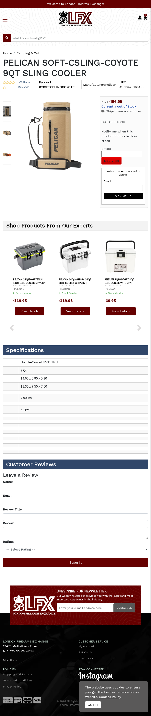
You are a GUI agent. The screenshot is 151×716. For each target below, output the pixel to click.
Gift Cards (85, 652)
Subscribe (124, 607)
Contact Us (86, 658)
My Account (86, 646)
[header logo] (76, 18)
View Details (29, 311)
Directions (10, 660)
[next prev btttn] (11, 328)
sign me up (123, 196)
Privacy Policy (12, 686)
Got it (93, 705)
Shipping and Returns (18, 674)
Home (7, 53)
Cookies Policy (110, 697)
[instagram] (95, 676)
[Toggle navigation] (5, 21)
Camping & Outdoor (32, 53)
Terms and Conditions (17, 680)
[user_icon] (140, 17)
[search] (7, 38)
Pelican (110, 84)
